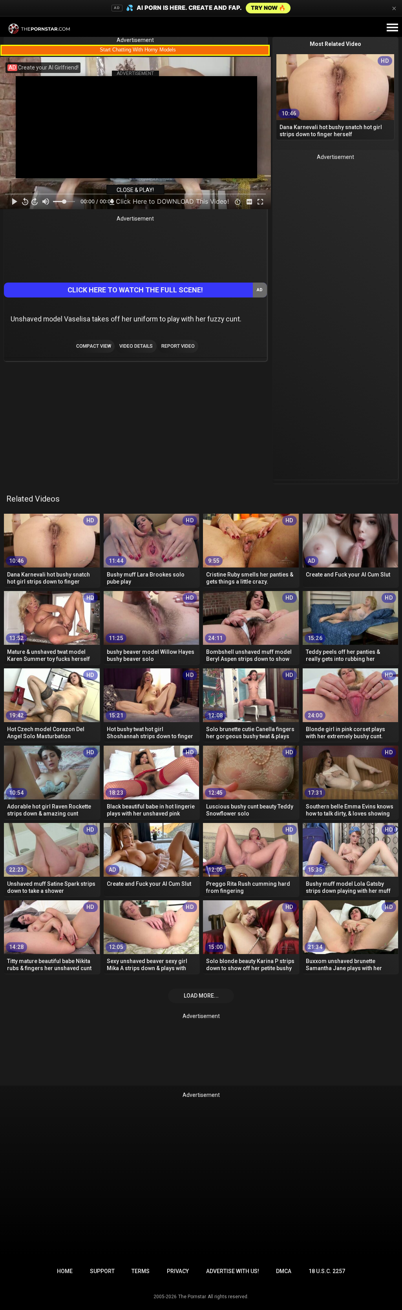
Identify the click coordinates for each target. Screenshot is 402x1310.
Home (65, 1271)
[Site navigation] (392, 27)
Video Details (136, 346)
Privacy (178, 1271)
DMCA (283, 1271)
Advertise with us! (232, 1271)
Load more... (201, 996)
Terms (141, 1271)
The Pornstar (192, 1296)
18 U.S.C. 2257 (327, 1271)
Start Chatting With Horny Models (138, 50)
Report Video (178, 346)
